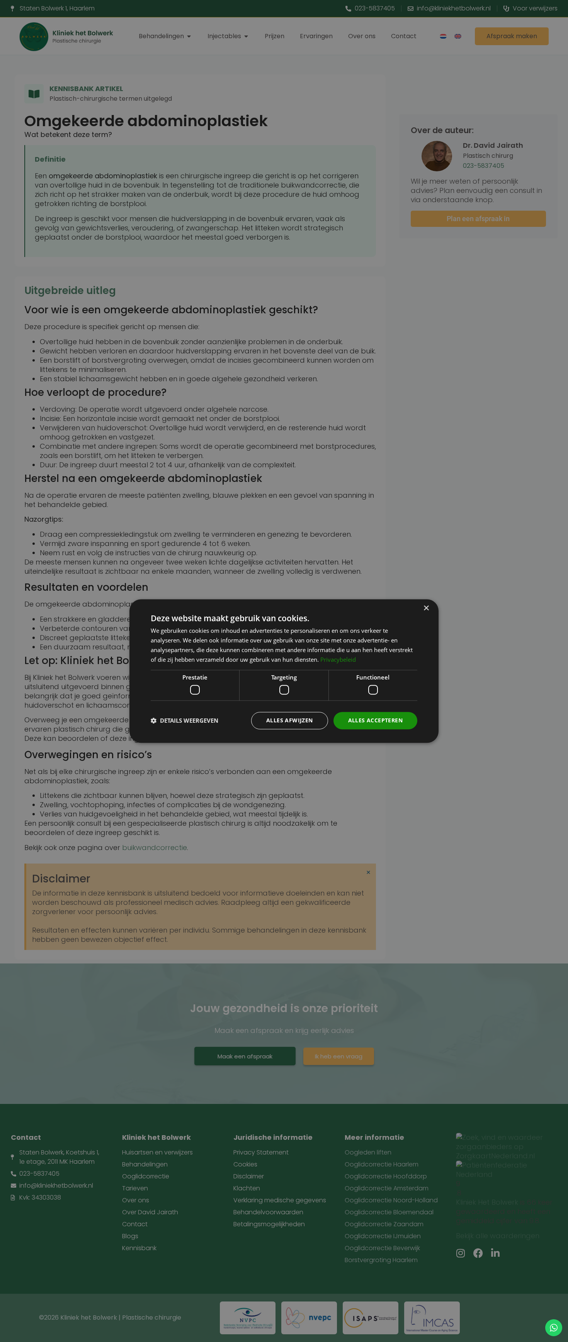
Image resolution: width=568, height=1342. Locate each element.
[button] (184, 720)
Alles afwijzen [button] (289, 720)
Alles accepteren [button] (375, 720)
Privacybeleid (338, 659)
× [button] (426, 608)
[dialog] (284, 671)
